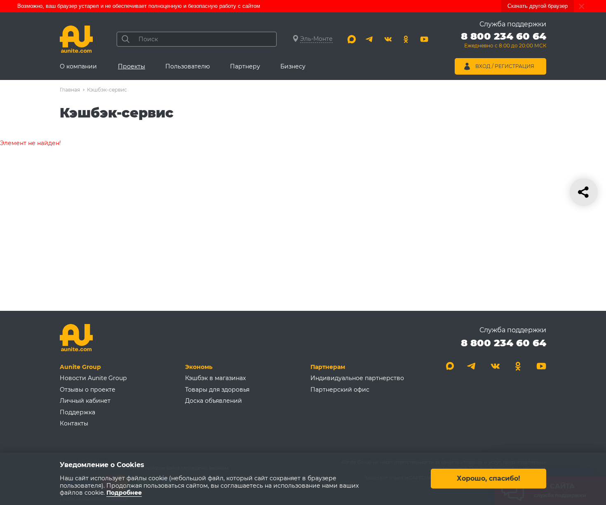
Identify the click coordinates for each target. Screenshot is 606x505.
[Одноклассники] (406, 39)
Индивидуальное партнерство (357, 378)
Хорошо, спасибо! (488, 479)
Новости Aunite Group (93, 378)
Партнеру (245, 66)
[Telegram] (370, 39)
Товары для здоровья (217, 389)
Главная (70, 90)
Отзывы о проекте (87, 389)
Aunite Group (80, 367)
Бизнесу (292, 66)
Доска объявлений (213, 400)
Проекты (131, 66)
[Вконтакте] (388, 39)
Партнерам (327, 367)
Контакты (74, 423)
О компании (78, 66)
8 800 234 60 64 (503, 343)
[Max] (352, 39)
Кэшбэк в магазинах (215, 378)
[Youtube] (424, 39)
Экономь (198, 367)
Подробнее (124, 493)
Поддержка (77, 412)
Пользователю (187, 66)
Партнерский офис (339, 389)
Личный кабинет (85, 400)
